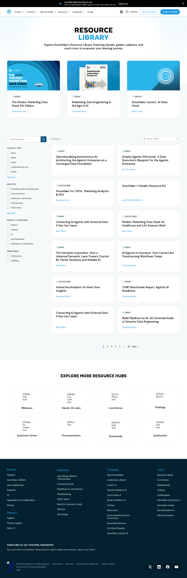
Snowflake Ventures (116, 523)
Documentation (164, 510)
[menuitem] (19, 12)
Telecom (61, 509)
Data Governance (165, 515)
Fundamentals (163, 485)
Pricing (10, 505)
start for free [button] (170, 11)
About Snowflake (115, 475)
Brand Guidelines (115, 500)
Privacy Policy (57, 564)
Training (161, 490)
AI (8, 495)
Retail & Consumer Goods (69, 504)
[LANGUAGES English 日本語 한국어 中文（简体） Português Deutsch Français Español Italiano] (122, 11)
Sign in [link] (133, 11)
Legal (18, 570)
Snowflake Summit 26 (117, 533)
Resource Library (165, 475)
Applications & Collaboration (21, 500)
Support (10, 518)
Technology (62, 514)
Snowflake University (167, 500)
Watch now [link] (137, 111)
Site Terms (70, 564)
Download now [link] (19, 111)
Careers (110, 485)
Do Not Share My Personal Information (31, 567)
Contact (111, 505)
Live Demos (163, 480)
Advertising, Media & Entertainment (67, 477)
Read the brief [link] (62, 200)
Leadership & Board (116, 480)
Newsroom (112, 510)
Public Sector (63, 499)
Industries (63, 470)
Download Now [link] (129, 265)
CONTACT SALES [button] (148, 11)
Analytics (11, 490)
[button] (183, 3)
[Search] (127, 11)
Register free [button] (123, 3)
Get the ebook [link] (128, 169)
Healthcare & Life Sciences (70, 489)
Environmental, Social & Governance (118, 516)
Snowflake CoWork (16, 480)
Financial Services (65, 484)
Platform (11, 475)
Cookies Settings (107, 564)
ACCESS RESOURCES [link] (132, 200)
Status (10, 528)
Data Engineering (15, 485)
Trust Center (113, 495)
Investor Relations (115, 490)
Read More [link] (61, 231)
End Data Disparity (116, 528)
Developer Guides (166, 505)
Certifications (163, 495)
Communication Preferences (87, 564)
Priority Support (14, 523)
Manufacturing (64, 494)
